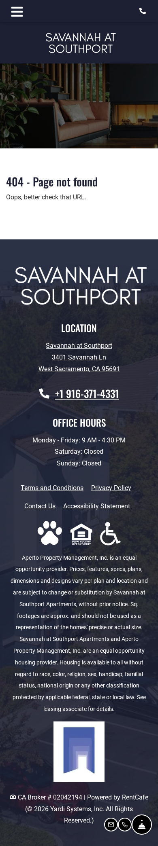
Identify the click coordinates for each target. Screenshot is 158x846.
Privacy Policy (111, 488)
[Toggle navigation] (17, 11)
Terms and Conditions (52, 488)
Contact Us (40, 506)
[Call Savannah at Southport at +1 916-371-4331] (143, 11)
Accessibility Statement (96, 506)
